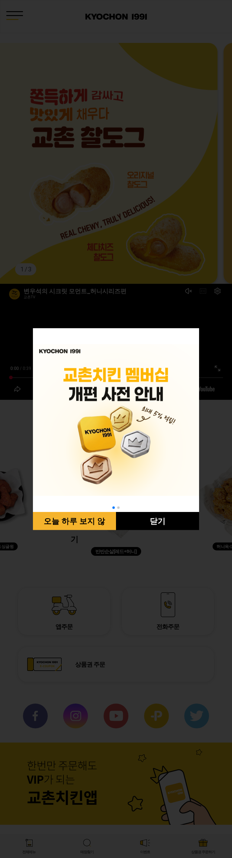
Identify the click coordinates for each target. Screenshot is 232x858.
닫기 (158, 521)
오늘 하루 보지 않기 (74, 523)
